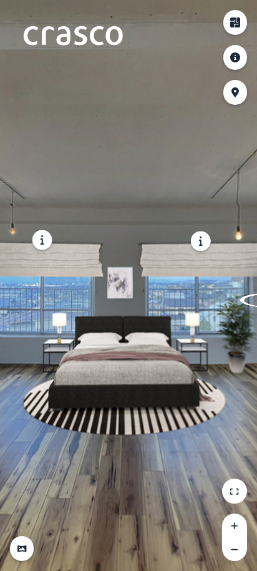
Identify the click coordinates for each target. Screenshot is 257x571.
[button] (22, 548)
